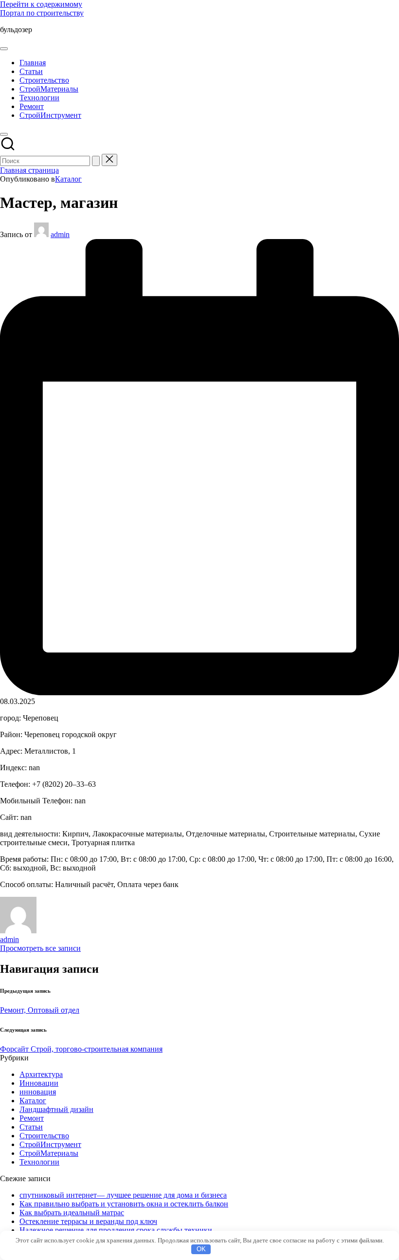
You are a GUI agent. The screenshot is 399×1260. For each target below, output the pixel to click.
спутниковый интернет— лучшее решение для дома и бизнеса (123, 1195)
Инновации (38, 1083)
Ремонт (31, 1118)
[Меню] (4, 48)
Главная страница (29, 170)
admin (9, 939)
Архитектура (41, 1074)
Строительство (44, 1135)
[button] (96, 161)
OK (201, 1249)
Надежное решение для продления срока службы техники (115, 1230)
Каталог (68, 179)
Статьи (31, 1127)
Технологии (39, 1162)
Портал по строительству (42, 13)
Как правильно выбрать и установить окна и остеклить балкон (123, 1204)
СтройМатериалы (48, 1153)
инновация (37, 1092)
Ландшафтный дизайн (56, 1109)
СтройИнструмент (50, 1144)
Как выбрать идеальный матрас (71, 1212)
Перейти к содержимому (41, 4)
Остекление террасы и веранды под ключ (88, 1221)
